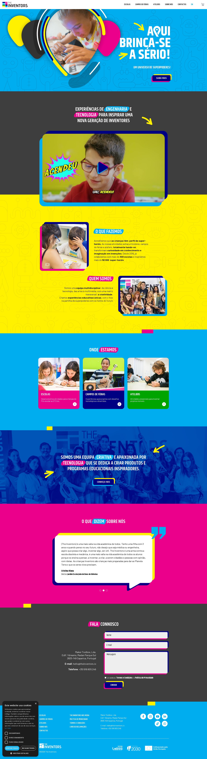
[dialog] (20, 729)
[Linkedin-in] (165, 716)
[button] (103, 168)
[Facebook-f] (143, 716)
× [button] (36, 704)
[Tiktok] (157, 723)
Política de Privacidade (144, 677)
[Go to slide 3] (83, 265)
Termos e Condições (124, 677)
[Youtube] (157, 716)
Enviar (114, 685)
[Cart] (202, 5)
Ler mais (8, 728)
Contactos (182, 4)
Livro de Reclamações (78, 726)
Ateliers (156, 4)
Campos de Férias (142, 4)
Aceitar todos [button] (12, 748)
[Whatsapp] (165, 723)
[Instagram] (150, 716)
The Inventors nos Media (79, 715)
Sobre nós (169, 4)
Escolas (127, 4)
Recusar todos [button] (28, 748)
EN (192, 4)
